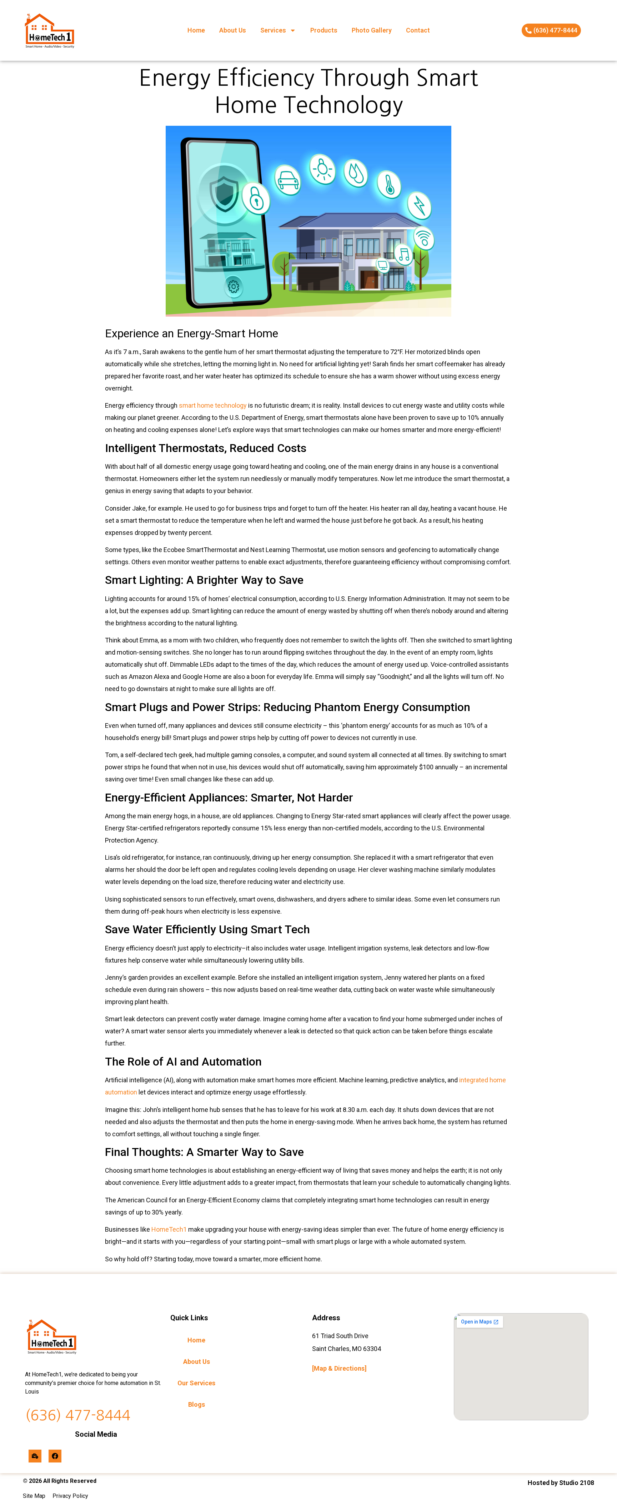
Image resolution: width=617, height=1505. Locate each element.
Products (323, 30)
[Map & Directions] (339, 1368)
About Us (232, 30)
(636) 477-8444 (77, 1415)
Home (196, 30)
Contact (418, 30)
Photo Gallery (372, 30)
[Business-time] (35, 1456)
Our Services (196, 1383)
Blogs (196, 1404)
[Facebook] (55, 1456)
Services (273, 30)
